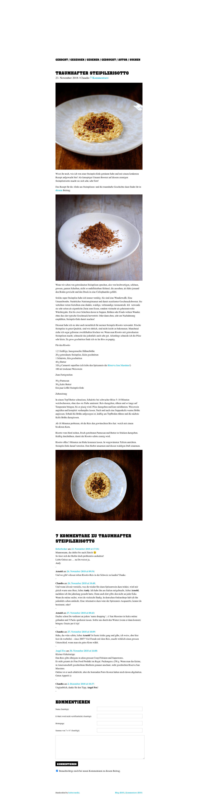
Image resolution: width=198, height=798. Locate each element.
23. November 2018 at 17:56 (85, 549)
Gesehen (93, 59)
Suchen (135, 59)
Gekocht (62, 59)
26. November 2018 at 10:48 (81, 583)
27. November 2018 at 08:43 (80, 613)
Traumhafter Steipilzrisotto (92, 73)
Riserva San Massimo (118, 365)
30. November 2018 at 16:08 (83, 650)
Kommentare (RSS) (134, 792)
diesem (59, 190)
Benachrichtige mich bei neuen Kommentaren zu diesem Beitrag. (89, 770)
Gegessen (77, 59)
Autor (122, 59)
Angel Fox (61, 650)
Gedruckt (108, 59)
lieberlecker (61, 549)
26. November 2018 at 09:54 (80, 571)
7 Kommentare (99, 78)
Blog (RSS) (120, 792)
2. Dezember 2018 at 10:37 (81, 684)
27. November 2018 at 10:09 (81, 631)
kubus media (73, 792)
